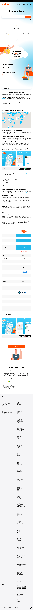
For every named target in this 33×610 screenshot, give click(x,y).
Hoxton (18, 453)
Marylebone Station (19, 557)
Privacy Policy (3, 413)
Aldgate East (18, 481)
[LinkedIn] (22, 603)
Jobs (3, 401)
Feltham (18, 517)
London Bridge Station (20, 495)
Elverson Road (19, 457)
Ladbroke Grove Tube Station (21, 555)
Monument (18, 534)
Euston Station (19, 494)
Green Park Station (19, 471)
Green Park (18, 525)
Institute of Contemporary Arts (21, 421)
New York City (3, 589)
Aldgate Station (19, 529)
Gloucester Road (19, 500)
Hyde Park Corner (19, 515)
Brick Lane (18, 556)
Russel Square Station (20, 546)
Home (2, 397)
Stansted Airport (19, 559)
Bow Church (18, 446)
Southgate (18, 414)
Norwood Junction (19, 514)
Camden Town (19, 580)
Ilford (17, 398)
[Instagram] (19, 603)
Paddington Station (19, 397)
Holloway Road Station (20, 523)
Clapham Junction (19, 537)
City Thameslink (19, 516)
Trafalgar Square (19, 436)
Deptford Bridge (19, 463)
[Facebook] (17, 603)
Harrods (18, 466)
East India (18, 520)
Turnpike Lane (19, 489)
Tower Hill (18, 530)
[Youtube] (20, 603)
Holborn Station (19, 539)
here (27, 173)
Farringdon (18, 524)
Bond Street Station (19, 565)
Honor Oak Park (19, 437)
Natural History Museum (20, 415)
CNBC (24, 340)
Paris (2, 590)
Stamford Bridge (19, 550)
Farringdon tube (19, 554)
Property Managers (5, 406)
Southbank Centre (19, 406)
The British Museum (19, 572)
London (9, 88)
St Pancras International (20, 574)
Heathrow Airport (19, 490)
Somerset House (19, 405)
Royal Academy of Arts (20, 422)
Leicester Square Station (20, 504)
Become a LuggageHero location (6, 403)
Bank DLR (18, 512)
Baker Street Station (19, 567)
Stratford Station (19, 563)
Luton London (19, 579)
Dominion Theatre (19, 431)
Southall (18, 438)
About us (3, 398)
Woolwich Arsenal (19, 488)
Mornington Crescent (20, 444)
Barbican (18, 513)
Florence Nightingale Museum (21, 429)
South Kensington (19, 480)
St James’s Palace (19, 419)
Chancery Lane (19, 503)
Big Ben (18, 508)
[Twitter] (18, 603)
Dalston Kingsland (19, 473)
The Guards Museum (20, 418)
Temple (18, 448)
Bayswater (18, 531)
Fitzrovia (18, 549)
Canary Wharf (19, 404)
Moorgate (18, 449)
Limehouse (18, 455)
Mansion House (19, 532)
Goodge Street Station (20, 541)
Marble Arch (18, 497)
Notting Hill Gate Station (20, 479)
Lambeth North (19, 538)
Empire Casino (19, 423)
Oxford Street (19, 575)
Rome (2, 591)
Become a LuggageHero (22, 4)
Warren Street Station (20, 507)
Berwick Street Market (20, 430)
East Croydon (19, 499)
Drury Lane (18, 403)
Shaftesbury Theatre (19, 427)
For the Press (3, 410)
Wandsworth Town (19, 478)
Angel (18, 472)
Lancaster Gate (19, 528)
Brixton (18, 402)
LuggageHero (5, 88)
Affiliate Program (4, 405)
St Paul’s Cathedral (19, 542)
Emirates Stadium (19, 511)
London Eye (18, 571)
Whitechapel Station (19, 445)
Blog (2, 402)
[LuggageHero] (5, 5)
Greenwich (18, 462)
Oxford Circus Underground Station (22, 564)
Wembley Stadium (19, 486)
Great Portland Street (20, 464)
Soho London (19, 581)
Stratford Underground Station (21, 506)
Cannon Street (19, 533)
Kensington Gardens (20, 558)
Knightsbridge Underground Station (22, 440)
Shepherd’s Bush (19, 482)
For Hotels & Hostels (4, 404)
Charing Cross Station (20, 545)
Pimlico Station (19, 548)
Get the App (29, 4)
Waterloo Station (19, 491)
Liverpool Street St (19, 487)
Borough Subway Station (20, 456)
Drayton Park (19, 521)
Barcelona (3, 585)
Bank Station (18, 566)
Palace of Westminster (20, 411)
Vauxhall (18, 447)
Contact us (18, 601)
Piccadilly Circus (19, 505)
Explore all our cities (4, 593)
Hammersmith (19, 413)
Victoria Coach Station (20, 483)
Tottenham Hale (19, 498)
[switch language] (17, 4)
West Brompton (19, 452)
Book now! (16, 346)
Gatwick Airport (19, 573)
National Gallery (19, 435)
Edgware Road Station (20, 469)
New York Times (15, 340)
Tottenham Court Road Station (21, 547)
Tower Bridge (19, 540)
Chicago (3, 586)
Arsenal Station (19, 522)
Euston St (18, 465)
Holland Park (19, 470)
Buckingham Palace (19, 562)
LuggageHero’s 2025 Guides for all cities (7, 412)
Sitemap (3, 415)
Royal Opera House (19, 432)
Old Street (18, 412)
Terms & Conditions (4, 414)
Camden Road (19, 461)
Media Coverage (4, 411)
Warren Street (19, 474)
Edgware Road (19, 496)
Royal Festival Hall (19, 401)
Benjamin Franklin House (20, 420)
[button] (31, 608)
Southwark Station (19, 454)
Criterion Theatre (19, 428)
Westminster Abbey (19, 410)
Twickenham (18, 439)
